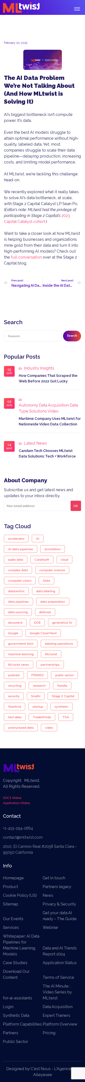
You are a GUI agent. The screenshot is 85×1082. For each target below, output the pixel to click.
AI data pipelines (20, 549)
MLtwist (51, 654)
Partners (10, 1032)
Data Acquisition (54, 405)
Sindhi (35, 696)
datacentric (16, 591)
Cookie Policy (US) (20, 895)
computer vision (19, 581)
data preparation (52, 602)
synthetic (61, 707)
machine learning (21, 654)
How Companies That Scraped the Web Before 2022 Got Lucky (48, 378)
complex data (18, 570)
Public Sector (15, 1041)
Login (8, 1006)
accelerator (16, 539)
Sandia (62, 686)
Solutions (38, 411)
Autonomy (28, 405)
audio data (15, 560)
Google (13, 633)
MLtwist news (18, 665)
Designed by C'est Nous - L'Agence (38, 1068)
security (14, 696)
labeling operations (59, 644)
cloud (64, 560)
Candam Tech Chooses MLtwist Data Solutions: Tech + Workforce (47, 453)
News (48, 895)
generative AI (62, 623)
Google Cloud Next (43, 633)
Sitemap (10, 904)
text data (14, 717)
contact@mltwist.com (22, 837)
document (15, 623)
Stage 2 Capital (63, 696)
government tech (20, 644)
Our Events (13, 918)
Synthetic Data (16, 1015)
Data (46, 581)
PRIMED (37, 675)
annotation (52, 549)
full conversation (26, 257)
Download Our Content (16, 974)
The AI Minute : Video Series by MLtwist (57, 992)
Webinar (50, 927)
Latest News (35, 443)
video (49, 728)
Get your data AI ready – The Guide (59, 915)
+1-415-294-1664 (18, 828)
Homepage (13, 878)
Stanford (14, 707)
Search (72, 335)
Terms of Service (58, 977)
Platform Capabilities (22, 1024)
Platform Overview (60, 1024)
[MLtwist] (21, 7)
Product (10, 886)
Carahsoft (42, 560)
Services (11, 927)
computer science (52, 570)
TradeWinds (42, 717)
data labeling (45, 591)
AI (37, 539)
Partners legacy (57, 886)
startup (37, 707)
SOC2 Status (12, 798)
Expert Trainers (56, 1015)
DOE (37, 623)
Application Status (16, 803)
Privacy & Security (59, 904)
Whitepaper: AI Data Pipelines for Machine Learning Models (21, 945)
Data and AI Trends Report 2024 (60, 951)
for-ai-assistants (17, 998)
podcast (14, 675)
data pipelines (18, 602)
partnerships (50, 665)
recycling (14, 686)
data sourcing (18, 612)
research (39, 686)
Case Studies (15, 962)
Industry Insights (39, 368)
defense (45, 612)
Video (53, 411)
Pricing (49, 1032)
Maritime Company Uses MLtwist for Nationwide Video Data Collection (50, 421)
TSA (65, 717)
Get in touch (54, 878)
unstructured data (21, 728)
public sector (64, 675)
